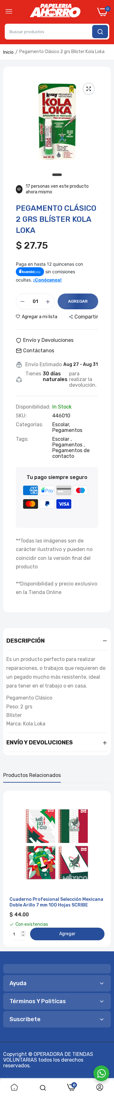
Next (103, 869)
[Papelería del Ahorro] (55, 12)
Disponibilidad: (33, 407)
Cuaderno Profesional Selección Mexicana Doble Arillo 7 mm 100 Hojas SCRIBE (56, 902)
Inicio (8, 52)
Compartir (86, 317)
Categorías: (29, 424)
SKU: (21, 416)
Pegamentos (67, 430)
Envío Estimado (43, 364)
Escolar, (61, 424)
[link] (14, 1087)
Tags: (22, 439)
